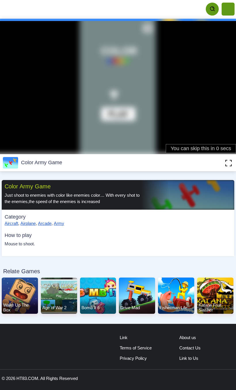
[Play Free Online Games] (29, 9)
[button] (220, 162)
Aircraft (11, 223)
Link (123, 337)
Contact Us (190, 347)
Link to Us (188, 358)
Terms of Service (136, 347)
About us (187, 337)
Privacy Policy (133, 358)
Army (59, 223)
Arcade (45, 223)
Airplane (28, 223)
